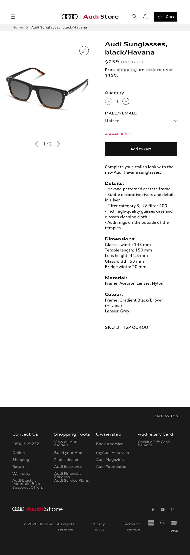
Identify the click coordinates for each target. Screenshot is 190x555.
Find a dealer (66, 460)
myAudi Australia (112, 453)
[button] (13, 16)
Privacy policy (98, 526)
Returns (19, 467)
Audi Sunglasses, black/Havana (59, 27)
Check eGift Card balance (154, 443)
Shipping (20, 460)
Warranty (21, 473)
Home (17, 27)
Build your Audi (68, 453)
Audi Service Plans (71, 480)
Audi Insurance (68, 467)
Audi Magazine (110, 460)
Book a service (109, 444)
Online (18, 453)
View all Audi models (66, 443)
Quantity (114, 92)
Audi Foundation (112, 467)
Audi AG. (48, 524)
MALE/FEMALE (121, 113)
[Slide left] (37, 144)
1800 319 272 (25, 444)
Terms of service (131, 526)
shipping (127, 69)
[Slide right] (58, 144)
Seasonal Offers (27, 487)
